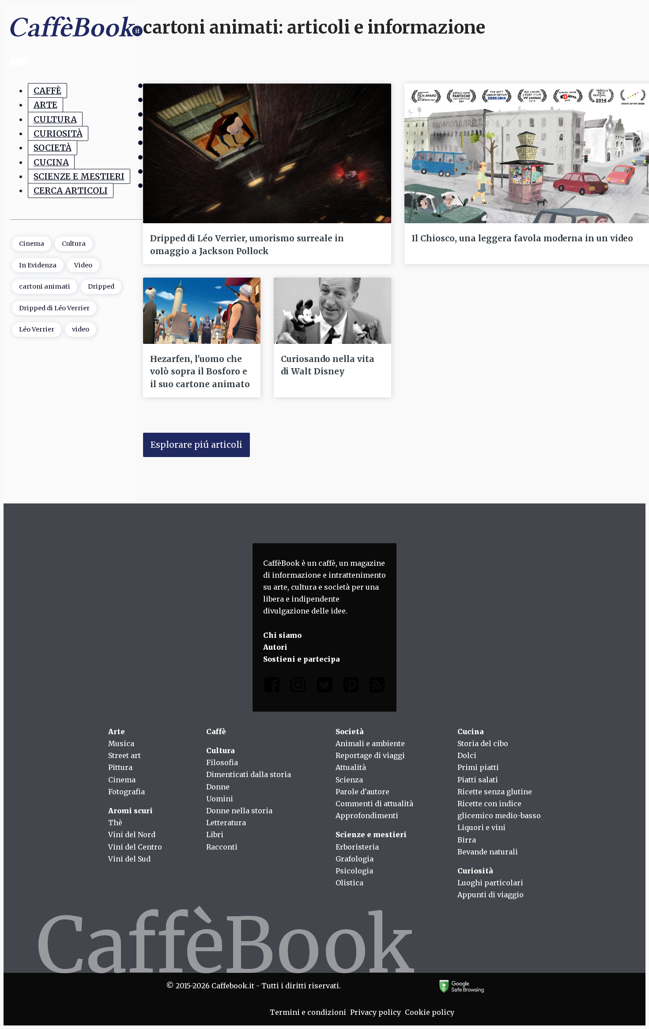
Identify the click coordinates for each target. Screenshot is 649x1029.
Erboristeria (357, 846)
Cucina (51, 161)
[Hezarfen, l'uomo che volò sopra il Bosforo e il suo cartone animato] (201, 311)
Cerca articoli (71, 190)
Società (53, 147)
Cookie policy (429, 1012)
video (80, 329)
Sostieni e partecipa (301, 659)
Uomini (219, 798)
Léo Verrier (36, 329)
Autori (275, 647)
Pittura (120, 767)
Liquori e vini (481, 827)
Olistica (349, 882)
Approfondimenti (367, 815)
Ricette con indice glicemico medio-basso (499, 809)
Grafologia (355, 858)
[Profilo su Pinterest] (351, 686)
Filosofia (222, 762)
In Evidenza (38, 265)
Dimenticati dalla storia (248, 774)
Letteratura (226, 822)
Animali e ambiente (370, 743)
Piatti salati (477, 779)
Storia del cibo (482, 743)
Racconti (222, 846)
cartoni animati (44, 286)
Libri (214, 834)
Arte (45, 104)
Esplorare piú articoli (196, 444)
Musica (121, 743)
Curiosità (58, 133)
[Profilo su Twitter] (324, 686)
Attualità (351, 767)
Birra (466, 839)
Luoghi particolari (490, 882)
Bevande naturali (487, 851)
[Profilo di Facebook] (272, 686)
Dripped (101, 286)
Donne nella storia (239, 810)
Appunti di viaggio (490, 894)
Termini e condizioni (308, 1012)
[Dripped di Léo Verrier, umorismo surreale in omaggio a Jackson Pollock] (267, 153)
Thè (115, 822)
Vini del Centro (135, 846)
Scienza (349, 779)
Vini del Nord (131, 834)
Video (83, 265)
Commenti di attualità (374, 803)
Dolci (466, 755)
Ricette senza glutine (494, 791)
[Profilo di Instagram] (298, 686)
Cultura (55, 119)
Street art (124, 755)
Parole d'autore (362, 791)
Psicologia (354, 870)
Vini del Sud (129, 858)
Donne (218, 786)
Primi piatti (478, 767)
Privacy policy (375, 1012)
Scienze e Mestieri (79, 176)
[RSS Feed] (377, 686)
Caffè (47, 90)
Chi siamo (282, 635)
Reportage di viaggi (370, 755)
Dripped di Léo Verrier (54, 308)
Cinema (31, 244)
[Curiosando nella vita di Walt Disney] (332, 311)
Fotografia (126, 791)
